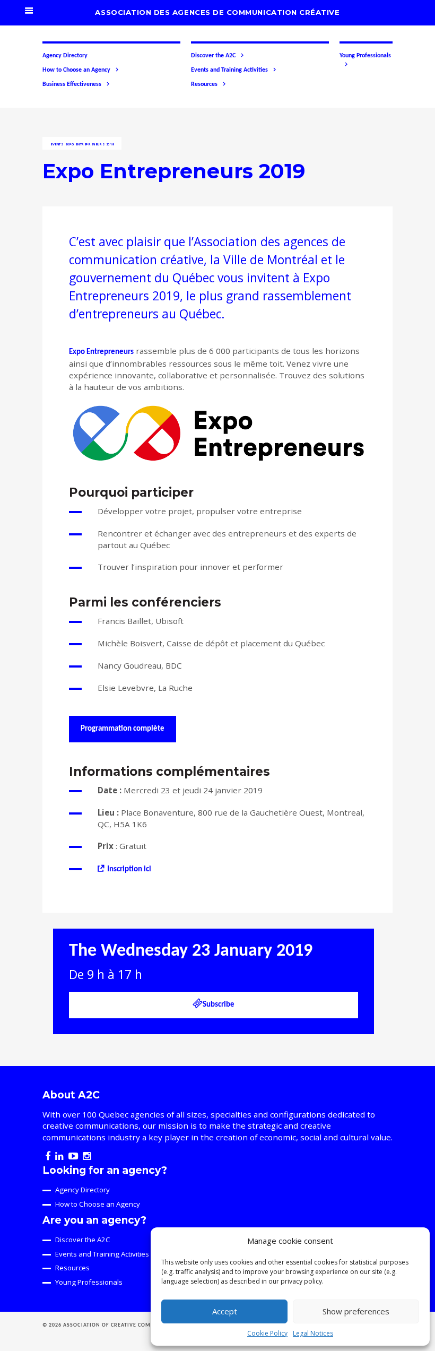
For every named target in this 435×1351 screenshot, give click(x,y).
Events (57, 144)
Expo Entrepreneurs (101, 352)
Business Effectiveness (71, 84)
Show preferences (356, 1311)
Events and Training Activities (229, 70)
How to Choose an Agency (76, 70)
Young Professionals (365, 56)
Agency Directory (65, 56)
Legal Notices (313, 1333)
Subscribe (218, 1005)
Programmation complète (122, 729)
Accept (224, 1311)
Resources (204, 84)
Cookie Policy (267, 1333)
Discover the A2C (213, 56)
